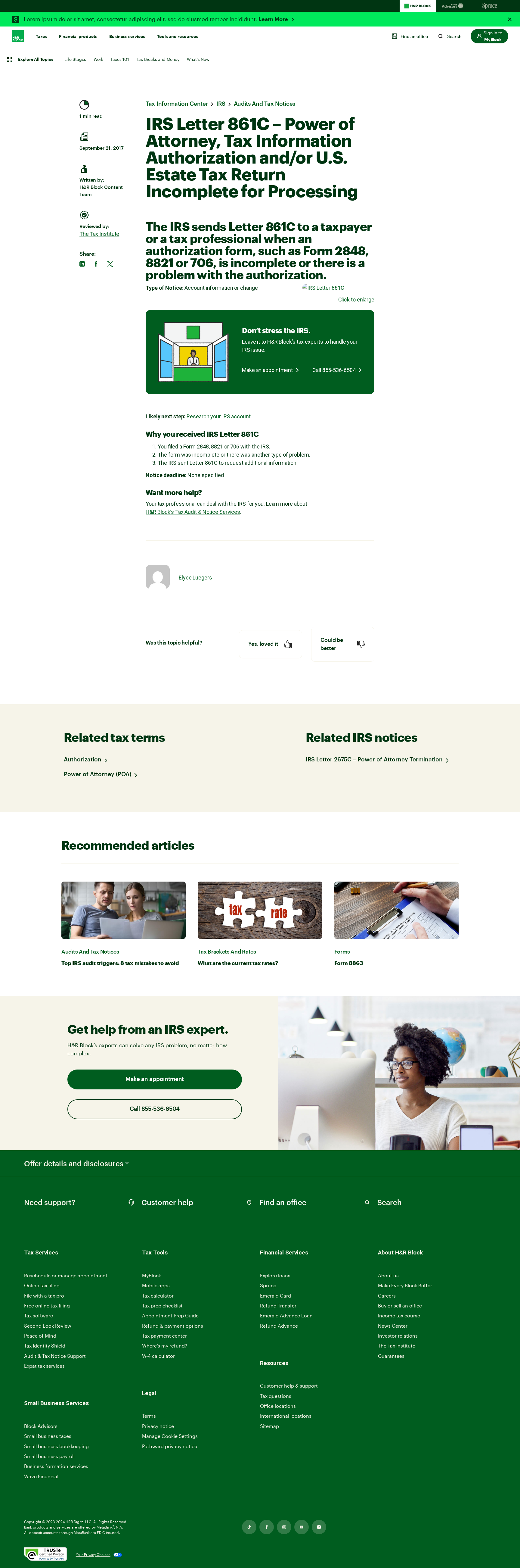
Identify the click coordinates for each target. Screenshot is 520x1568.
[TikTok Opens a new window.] (249, 1527)
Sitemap (269, 1426)
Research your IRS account (219, 416)
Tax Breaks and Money (158, 59)
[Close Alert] (510, 19)
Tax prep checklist (162, 1305)
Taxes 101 (119, 59)
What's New (198, 59)
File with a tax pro (44, 1295)
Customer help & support (289, 1386)
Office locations (278, 1406)
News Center (392, 1326)
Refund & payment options (172, 1326)
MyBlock (151, 1275)
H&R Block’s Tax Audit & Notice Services (193, 512)
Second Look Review (47, 1326)
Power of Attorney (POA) (97, 774)
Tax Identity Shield (44, 1345)
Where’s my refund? (164, 1345)
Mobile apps (156, 1285)
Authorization (82, 760)
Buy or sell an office (400, 1305)
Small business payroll (49, 1456)
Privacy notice (158, 1426)
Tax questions (275, 1396)
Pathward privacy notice (169, 1446)
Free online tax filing (47, 1305)
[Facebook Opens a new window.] (266, 1527)
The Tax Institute (99, 234)
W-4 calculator (158, 1356)
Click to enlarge (356, 299)
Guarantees (391, 1356)
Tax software (38, 1315)
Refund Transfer (278, 1305)
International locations (285, 1416)
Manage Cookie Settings (170, 1436)
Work (98, 59)
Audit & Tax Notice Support (55, 1356)
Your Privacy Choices (93, 1554)
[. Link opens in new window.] (45, 1554)
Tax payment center (164, 1335)
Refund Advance (279, 1326)
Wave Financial (41, 1476)
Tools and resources (177, 36)
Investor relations (398, 1336)
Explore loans (275, 1275)
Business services (127, 36)
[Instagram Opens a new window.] (284, 1527)
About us (388, 1275)
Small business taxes (47, 1436)
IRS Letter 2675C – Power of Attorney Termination (374, 760)
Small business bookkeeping (56, 1446)
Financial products (78, 36)
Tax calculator (158, 1295)
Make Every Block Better (405, 1285)
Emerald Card (275, 1295)
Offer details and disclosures (73, 1163)
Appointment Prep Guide (170, 1315)
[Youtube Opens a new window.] (301, 1527)
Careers (387, 1296)
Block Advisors (40, 1426)
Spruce (268, 1285)
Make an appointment (267, 370)
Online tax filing (42, 1285)
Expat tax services (44, 1366)
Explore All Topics (35, 60)
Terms (149, 1416)
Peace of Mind (40, 1335)
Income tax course (399, 1315)
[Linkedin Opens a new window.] (319, 1527)
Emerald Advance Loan (286, 1315)
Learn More (273, 19)
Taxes (41, 36)
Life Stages (75, 59)
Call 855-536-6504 (333, 370)
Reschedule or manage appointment (65, 1275)
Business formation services (56, 1466)
